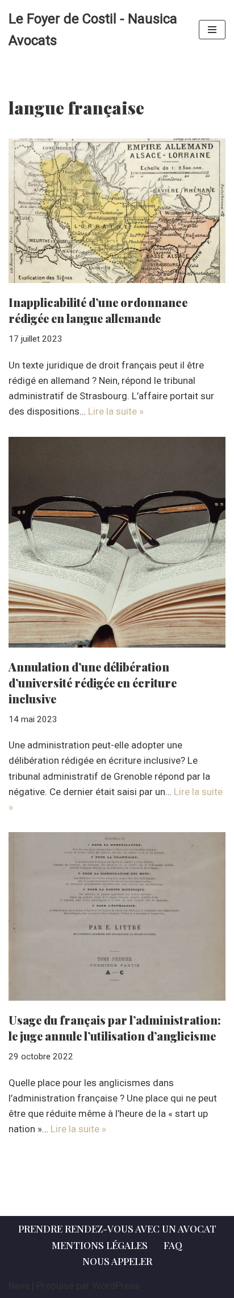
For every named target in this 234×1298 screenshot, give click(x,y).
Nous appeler (117, 1261)
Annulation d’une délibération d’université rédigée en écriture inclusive (93, 682)
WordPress (116, 1285)
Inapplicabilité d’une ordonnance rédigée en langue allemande (98, 310)
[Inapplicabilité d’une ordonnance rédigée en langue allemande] (117, 211)
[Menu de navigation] (212, 29)
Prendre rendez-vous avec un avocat (117, 1228)
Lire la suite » (116, 411)
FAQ (173, 1245)
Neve (19, 1285)
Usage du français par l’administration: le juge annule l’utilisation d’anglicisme (115, 1027)
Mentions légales (100, 1245)
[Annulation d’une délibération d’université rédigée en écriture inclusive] (117, 542)
